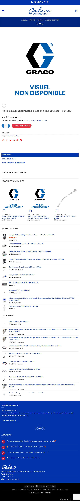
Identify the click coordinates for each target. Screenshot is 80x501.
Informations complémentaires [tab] (13, 163)
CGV (66, 489)
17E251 (38, 120)
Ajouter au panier (22, 126)
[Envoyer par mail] (13, 140)
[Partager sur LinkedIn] (20, 140)
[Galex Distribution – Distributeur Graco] (40, 11)
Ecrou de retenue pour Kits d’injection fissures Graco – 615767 (12, 217)
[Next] (78, 204)
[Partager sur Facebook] (6, 140)
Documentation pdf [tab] (9, 159)
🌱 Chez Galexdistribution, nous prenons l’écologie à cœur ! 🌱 (27, 452)
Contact (23, 489)
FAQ (28, 489)
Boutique (32, 20)
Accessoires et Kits (52, 20)
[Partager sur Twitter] (10, 140)
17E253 (44, 120)
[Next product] (38, 23)
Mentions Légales (58, 489)
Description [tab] (6, 155)
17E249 (32, 120)
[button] (3, 11)
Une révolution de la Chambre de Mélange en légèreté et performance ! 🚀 (31, 441)
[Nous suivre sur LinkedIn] (40, 428)
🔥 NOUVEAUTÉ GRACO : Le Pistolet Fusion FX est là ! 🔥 (26, 446)
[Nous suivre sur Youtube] (43, 428)
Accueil (24, 20)
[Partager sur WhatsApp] (3, 140)
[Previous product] (41, 23)
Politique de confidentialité (41, 489)
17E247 (26, 120)
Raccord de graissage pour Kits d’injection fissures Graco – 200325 (38, 217)
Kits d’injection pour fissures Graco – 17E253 (65, 217)
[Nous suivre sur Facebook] (36, 428)
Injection (40, 20)
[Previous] (1, 204)
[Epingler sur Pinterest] (17, 140)
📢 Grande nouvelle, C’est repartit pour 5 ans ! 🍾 (23, 458)
